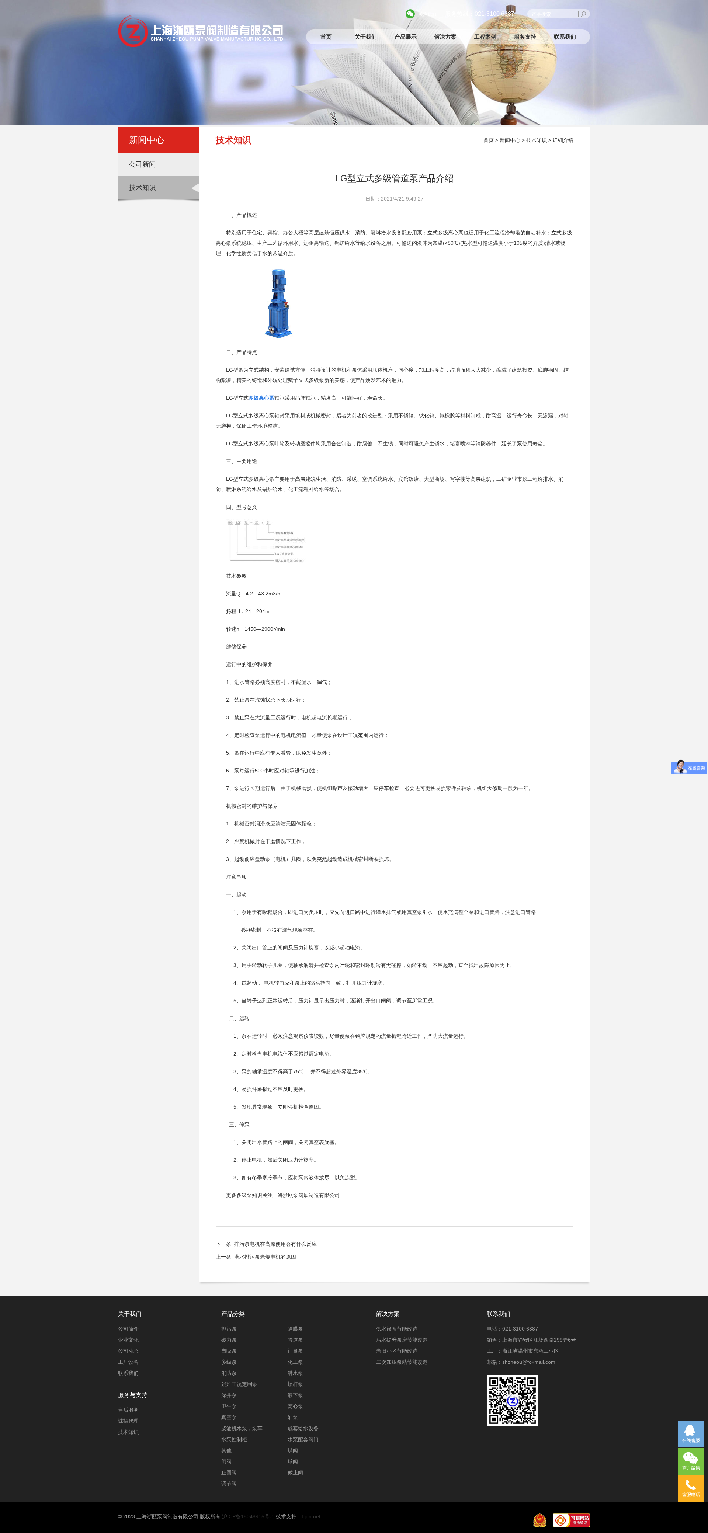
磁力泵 (229, 1340)
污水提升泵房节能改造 (402, 1340)
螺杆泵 (295, 1384)
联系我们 (565, 37)
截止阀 (295, 1472)
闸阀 (226, 1461)
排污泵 (229, 1329)
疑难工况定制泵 (239, 1384)
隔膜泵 (295, 1329)
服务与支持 (133, 1395)
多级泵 (229, 1362)
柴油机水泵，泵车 (242, 1428)
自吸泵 (229, 1351)
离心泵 (295, 1406)
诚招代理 (128, 1421)
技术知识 (142, 187)
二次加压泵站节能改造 (402, 1362)
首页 (326, 37)
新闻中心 (510, 140)
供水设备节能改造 (396, 1329)
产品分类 (233, 1314)
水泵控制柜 (234, 1439)
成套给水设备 (303, 1428)
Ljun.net (311, 1516)
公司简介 (128, 1329)
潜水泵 (295, 1373)
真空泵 (229, 1417)
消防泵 (229, 1373)
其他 (226, 1450)
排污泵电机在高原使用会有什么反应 (275, 1244)
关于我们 (366, 37)
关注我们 (427, 14)
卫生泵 (229, 1406)
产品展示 (406, 37)
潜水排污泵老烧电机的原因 (265, 1257)
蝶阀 (293, 1450)
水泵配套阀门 (303, 1439)
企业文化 (128, 1340)
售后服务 (128, 1410)
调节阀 (229, 1484)
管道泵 (295, 1340)
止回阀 (229, 1472)
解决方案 (445, 37)
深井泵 (229, 1395)
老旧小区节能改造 (396, 1351)
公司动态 (128, 1351)
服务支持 (525, 37)
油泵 (293, 1417)
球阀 (293, 1461)
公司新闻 (142, 164)
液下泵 (295, 1395)
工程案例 (485, 37)
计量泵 (295, 1351)
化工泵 (295, 1362)
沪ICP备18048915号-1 (248, 1516)
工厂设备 (128, 1362)
